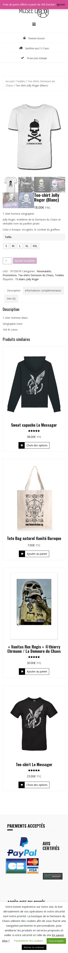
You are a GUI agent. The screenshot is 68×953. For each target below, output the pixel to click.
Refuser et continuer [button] (34, 947)
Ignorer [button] (61, 4)
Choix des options (37, 445)
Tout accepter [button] (56, 940)
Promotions (10, 275)
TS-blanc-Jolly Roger (27, 279)
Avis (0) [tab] (11, 298)
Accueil (10, 81)
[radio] (6, 246)
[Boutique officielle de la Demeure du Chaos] (34, 11)
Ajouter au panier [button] (37, 553)
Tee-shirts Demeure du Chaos (35, 275)
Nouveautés (44, 271)
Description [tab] (13, 290)
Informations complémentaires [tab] (43, 290)
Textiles (20, 81)
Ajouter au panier (25, 260)
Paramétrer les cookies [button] (28, 940)
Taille (8, 237)
